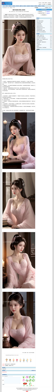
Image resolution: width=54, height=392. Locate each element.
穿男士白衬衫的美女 (39, 40)
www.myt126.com (24, 388)
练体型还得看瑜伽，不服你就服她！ (42, 47)
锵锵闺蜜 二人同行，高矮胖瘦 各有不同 (42, 39)
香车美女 (11, 7)
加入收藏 (43, 2)
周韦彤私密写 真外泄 (39, 22)
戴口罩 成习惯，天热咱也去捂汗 (10, 364)
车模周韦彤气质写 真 (39, 26)
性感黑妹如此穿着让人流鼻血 (41, 30)
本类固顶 (37, 49)
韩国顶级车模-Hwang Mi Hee (41, 27)
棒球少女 (38, 19)
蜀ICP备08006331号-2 (33, 389)
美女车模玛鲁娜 (39, 23)
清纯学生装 (38, 43)
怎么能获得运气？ (39, 44)
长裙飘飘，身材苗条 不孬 (9, 365)
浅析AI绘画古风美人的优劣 (40, 36)
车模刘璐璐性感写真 (39, 29)
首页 (8, 7)
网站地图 (49, 2)
